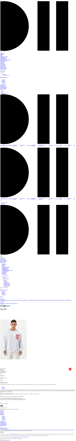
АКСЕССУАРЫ (61, 300)
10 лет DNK (66, 300)
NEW (1, 300)
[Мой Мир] (3, 306)
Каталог (1, 410)
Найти (1, 432)
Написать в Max (2, 69)
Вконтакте (3, 79)
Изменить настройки (6, 440)
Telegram (3, 80)
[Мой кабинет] (0, 201)
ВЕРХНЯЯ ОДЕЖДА (49, 300)
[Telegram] (9, 306)
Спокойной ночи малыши (9, 300)
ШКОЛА (37, 300)
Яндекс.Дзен (4, 294)
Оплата (3, 387)
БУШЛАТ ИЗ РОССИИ (55, 300)
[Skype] (8, 306)
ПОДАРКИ (3, 300)
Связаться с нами (3, 64)
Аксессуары (5, 303)
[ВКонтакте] (0, 306)
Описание (3, 386)
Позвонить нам (2, 66)
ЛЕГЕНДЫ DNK (41, 300)
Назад (6, 280)
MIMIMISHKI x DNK (33, 300)
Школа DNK (2, 414)
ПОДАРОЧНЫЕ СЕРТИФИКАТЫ (12, 303)
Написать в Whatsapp (3, 68)
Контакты (1, 413)
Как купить (2, 412)
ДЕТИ (45, 300)
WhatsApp (3, 82)
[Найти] (1, 52)
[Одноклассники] (2, 306)
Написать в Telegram (3, 67)
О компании (2, 411)
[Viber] (5, 306)
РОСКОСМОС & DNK (21, 300)
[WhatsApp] (7, 306)
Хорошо (2, 440)
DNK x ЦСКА (27, 300)
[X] (4, 306)
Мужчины (1, 303)
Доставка (3, 388)
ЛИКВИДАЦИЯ (15, 300)
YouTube (3, 81)
